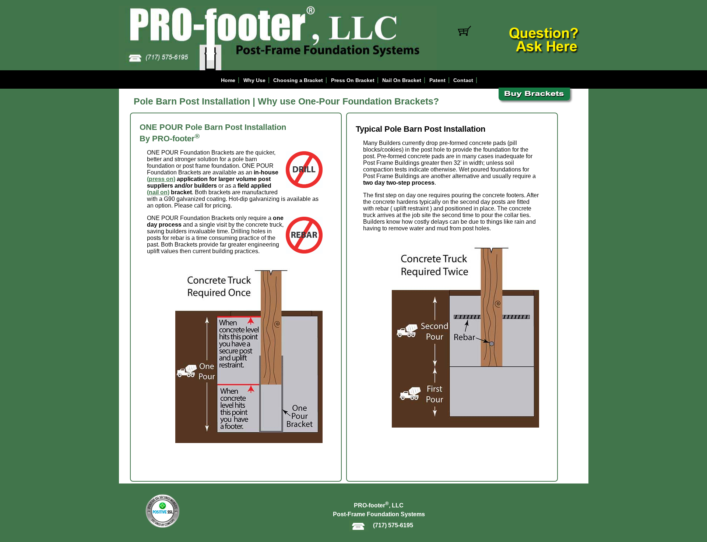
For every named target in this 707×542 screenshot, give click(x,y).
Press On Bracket (352, 80)
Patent (437, 80)
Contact (463, 80)
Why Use (254, 80)
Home (228, 80)
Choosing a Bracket (298, 80)
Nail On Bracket (401, 80)
